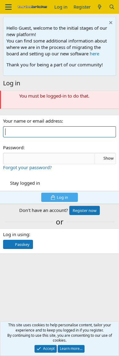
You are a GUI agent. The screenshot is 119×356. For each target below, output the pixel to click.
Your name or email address (32, 121)
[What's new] (100, 7)
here (94, 53)
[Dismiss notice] (110, 23)
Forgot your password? (27, 167)
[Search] (112, 7)
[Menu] (8, 7)
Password (13, 147)
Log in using (16, 234)
